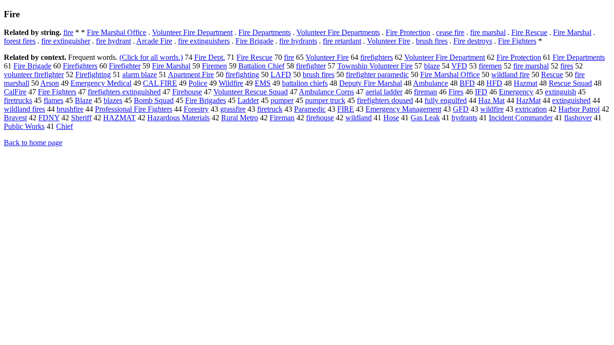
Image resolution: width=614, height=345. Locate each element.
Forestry (196, 109)
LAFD (281, 74)
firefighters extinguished (124, 92)
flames (53, 100)
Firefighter (125, 66)
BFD (467, 83)
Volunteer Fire (388, 41)
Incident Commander (521, 118)
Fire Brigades (205, 100)
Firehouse (187, 92)
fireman (425, 92)
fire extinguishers (204, 41)
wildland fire (510, 74)
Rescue (552, 74)
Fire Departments (264, 32)
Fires (456, 92)
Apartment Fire (191, 74)
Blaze (83, 100)
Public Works (24, 126)
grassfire (233, 109)
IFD (481, 92)
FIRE (345, 109)
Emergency (516, 92)
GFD (461, 109)
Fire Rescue (529, 32)
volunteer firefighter (34, 74)
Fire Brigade (254, 41)
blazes (113, 100)
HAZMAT (119, 118)
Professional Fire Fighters (133, 109)
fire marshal (488, 32)
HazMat (528, 100)
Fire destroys (472, 41)
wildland (358, 118)
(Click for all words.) (151, 57)
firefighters (376, 57)
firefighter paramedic (377, 74)
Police (198, 83)
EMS (263, 83)
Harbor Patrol (579, 109)
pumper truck (325, 100)
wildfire (492, 109)
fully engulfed (446, 100)
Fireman (282, 118)
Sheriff (81, 118)
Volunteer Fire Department (192, 32)
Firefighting (93, 74)
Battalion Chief (261, 66)
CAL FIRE (160, 83)
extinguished (571, 100)
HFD (494, 83)
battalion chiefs (305, 83)
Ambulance (430, 83)
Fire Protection (408, 32)
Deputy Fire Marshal (370, 83)
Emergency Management (403, 109)
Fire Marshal (572, 32)
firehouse (320, 118)
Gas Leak (425, 118)
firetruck (270, 109)
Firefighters (80, 66)
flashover (578, 118)
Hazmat (525, 83)
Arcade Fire (154, 41)
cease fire (450, 32)
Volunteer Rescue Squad (250, 92)
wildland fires (24, 109)
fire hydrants (298, 41)
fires (566, 66)
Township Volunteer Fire (375, 66)
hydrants (464, 118)
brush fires (432, 41)
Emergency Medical (101, 83)
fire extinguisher (65, 41)
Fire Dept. (209, 57)
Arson (49, 83)
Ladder (248, 100)
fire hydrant (113, 41)
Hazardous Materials (178, 118)
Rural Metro (239, 118)
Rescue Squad (570, 83)
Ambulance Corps (326, 92)
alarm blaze (139, 74)
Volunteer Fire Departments (338, 32)
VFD (459, 66)
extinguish (560, 92)
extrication (531, 109)
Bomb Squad (154, 100)
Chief (64, 126)
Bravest (15, 118)
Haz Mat (491, 100)
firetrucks (18, 100)
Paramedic (310, 109)
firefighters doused (385, 100)
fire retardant (342, 41)
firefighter (311, 66)
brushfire (70, 109)
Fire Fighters (517, 41)
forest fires (19, 41)
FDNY (48, 118)
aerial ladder (384, 92)
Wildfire (231, 83)
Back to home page (33, 142)
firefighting (242, 74)
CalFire (15, 92)
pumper (282, 100)
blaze (432, 66)
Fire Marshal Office (116, 32)
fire (68, 32)
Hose (391, 118)
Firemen (214, 66)
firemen (490, 66)
